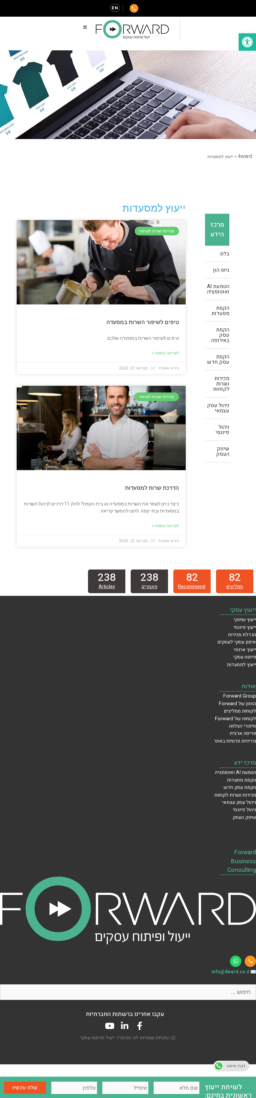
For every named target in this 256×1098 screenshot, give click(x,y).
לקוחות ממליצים (240, 711)
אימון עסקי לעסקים (237, 642)
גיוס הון (221, 270)
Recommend (191, 586)
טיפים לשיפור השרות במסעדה (142, 322)
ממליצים (234, 586)
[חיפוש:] (128, 992)
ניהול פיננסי (222, 429)
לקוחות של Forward (235, 718)
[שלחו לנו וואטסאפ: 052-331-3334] (235, 961)
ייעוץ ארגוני (245, 649)
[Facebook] (140, 1026)
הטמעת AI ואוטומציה (218, 289)
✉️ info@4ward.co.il (233, 972)
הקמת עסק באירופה (220, 335)
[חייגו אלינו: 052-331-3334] (250, 961)
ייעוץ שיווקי (245, 619)
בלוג (224, 254)
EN (115, 8)
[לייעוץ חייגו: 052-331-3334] (134, 8)
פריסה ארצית (243, 733)
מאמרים (149, 586)
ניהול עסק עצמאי (218, 408)
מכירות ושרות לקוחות (221, 383)
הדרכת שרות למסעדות (152, 488)
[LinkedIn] (125, 1026)
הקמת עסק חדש (218, 359)
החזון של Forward (237, 703)
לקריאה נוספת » (165, 353)
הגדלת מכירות (242, 634)
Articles (107, 586)
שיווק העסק (222, 451)
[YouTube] (110, 1026)
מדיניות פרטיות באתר (235, 741)
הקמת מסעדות (220, 310)
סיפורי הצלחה (242, 726)
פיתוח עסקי (244, 657)
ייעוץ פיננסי (245, 627)
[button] (247, 42)
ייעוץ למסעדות (241, 664)
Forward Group (239, 696)
